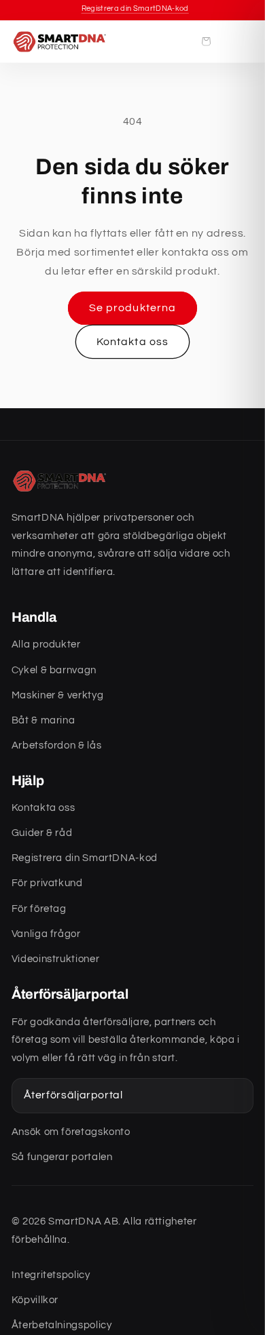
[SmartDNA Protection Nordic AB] (61, 41)
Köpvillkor (35, 1300)
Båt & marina (43, 720)
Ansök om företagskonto (71, 1132)
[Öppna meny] (237, 41)
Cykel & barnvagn (54, 670)
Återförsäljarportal (73, 1095)
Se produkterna (132, 307)
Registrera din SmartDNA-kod (85, 858)
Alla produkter (46, 644)
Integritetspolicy (51, 1275)
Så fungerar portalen (62, 1157)
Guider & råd (42, 833)
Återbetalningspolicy (62, 1325)
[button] (206, 41)
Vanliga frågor (46, 934)
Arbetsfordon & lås (56, 745)
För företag (39, 909)
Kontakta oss (132, 341)
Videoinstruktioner (55, 959)
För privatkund (47, 883)
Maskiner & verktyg (57, 695)
